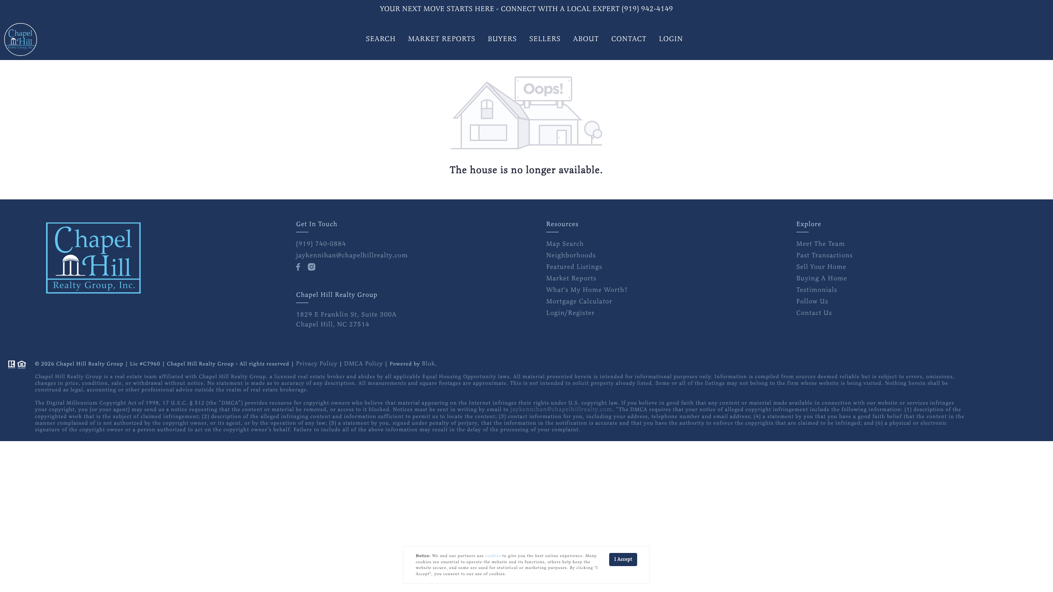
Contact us (814, 313)
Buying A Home (821, 278)
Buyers (502, 39)
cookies (493, 555)
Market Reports (441, 39)
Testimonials (816, 290)
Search (381, 39)
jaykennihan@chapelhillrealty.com (352, 255)
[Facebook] (300, 267)
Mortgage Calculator (579, 301)
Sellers (545, 39)
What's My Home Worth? (587, 290)
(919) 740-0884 (321, 244)
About (586, 39)
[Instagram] (313, 267)
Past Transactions (824, 255)
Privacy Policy (317, 364)
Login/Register (570, 313)
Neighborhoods (571, 255)
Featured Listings (574, 267)
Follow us (812, 301)
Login (671, 39)
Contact (629, 39)
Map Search (565, 244)
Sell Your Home (821, 267)
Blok (428, 364)
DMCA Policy (363, 364)
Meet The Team (820, 244)
